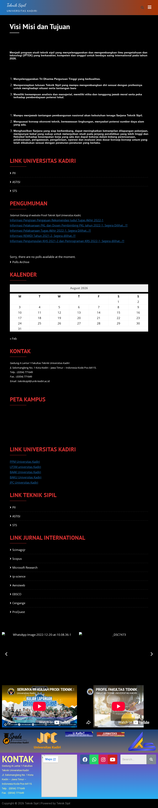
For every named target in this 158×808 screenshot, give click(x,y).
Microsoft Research (25, 567)
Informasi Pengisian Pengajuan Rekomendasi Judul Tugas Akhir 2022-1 (56, 220)
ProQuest (18, 612)
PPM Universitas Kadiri (25, 462)
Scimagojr (18, 550)
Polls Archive (20, 262)
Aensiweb (18, 585)
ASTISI (16, 182)
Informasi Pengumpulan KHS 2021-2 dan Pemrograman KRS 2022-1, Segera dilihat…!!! (67, 241)
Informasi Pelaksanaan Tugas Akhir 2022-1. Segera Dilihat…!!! (50, 230)
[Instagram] (103, 759)
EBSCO (16, 594)
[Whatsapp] (94, 759)
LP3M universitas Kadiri (25, 467)
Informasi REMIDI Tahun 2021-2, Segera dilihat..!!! (43, 236)
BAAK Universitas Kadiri (25, 472)
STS (14, 191)
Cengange (18, 603)
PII (14, 173)
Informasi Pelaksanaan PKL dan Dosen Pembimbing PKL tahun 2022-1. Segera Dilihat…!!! (69, 225)
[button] (6, 653)
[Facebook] (85, 759)
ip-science (18, 576)
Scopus (17, 559)
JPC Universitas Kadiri (24, 482)
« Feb (13, 338)
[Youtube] (112, 759)
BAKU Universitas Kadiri (25, 477)
